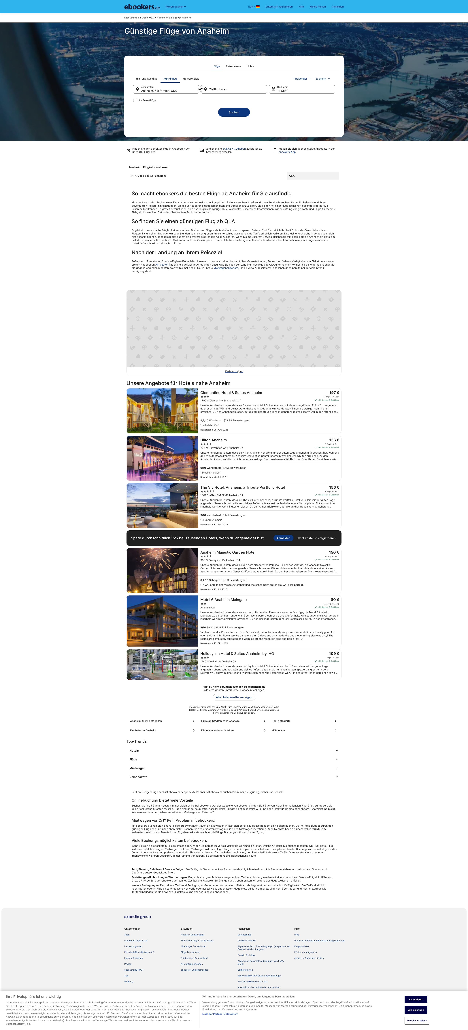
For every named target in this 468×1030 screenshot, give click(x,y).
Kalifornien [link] (162, 17)
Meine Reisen (318, 6)
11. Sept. (282, 91)
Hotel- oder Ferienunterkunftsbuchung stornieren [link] (319, 940)
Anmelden (338, 6)
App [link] (126, 975)
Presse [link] (127, 964)
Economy (321, 78)
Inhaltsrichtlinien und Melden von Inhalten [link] (259, 987)
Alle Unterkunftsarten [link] (192, 964)
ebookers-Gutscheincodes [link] (194, 969)
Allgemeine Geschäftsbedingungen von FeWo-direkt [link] (261, 962)
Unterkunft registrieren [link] (135, 940)
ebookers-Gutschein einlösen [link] (309, 958)
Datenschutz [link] (244, 934)
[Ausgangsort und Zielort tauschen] (200, 89)
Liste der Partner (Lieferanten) (220, 1013)
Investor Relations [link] (133, 958)
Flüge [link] (143, 17)
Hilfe (301, 6)
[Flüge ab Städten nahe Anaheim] (234, 721)
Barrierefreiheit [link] (245, 969)
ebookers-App (287, 151)
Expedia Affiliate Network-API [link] (139, 952)
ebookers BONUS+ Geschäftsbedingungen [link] (259, 975)
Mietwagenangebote (226, 267)
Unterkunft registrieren (279, 6)
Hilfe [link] (296, 934)
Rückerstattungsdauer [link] (305, 952)
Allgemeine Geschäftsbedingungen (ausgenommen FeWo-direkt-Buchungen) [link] (264, 948)
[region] (234, 1010)
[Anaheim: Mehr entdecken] (163, 721)
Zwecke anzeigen (417, 1020)
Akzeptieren (416, 999)
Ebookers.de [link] (130, 17)
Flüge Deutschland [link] (190, 952)
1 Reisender (300, 78)
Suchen (234, 112)
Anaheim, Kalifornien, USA (159, 91)
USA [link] (151, 17)
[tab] (217, 66)
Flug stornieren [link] (302, 946)
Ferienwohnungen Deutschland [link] (197, 940)
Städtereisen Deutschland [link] (194, 958)
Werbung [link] (128, 981)
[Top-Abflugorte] (305, 721)
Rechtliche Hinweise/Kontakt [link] (252, 981)
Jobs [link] (126, 934)
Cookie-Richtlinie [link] (247, 940)
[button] (234, 751)
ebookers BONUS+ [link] (134, 969)
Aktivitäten (161, 264)
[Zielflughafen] (234, 89)
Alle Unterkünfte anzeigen (234, 697)
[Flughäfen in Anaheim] (163, 730)
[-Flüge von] (305, 730)
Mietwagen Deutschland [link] (193, 946)
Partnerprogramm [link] (133, 946)
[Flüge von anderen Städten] (234, 730)
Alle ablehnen (416, 1009)
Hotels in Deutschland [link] (192, 934)
